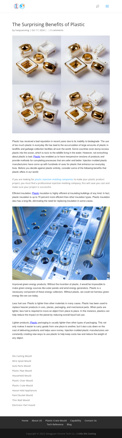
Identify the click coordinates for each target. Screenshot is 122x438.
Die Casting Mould (22, 356)
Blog (69, 424)
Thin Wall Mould (21, 400)
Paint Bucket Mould (22, 395)
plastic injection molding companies (54, 179)
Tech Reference (55, 424)
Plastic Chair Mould (22, 380)
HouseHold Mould (21, 375)
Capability (75, 420)
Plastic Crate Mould (22, 385)
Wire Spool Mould (21, 360)
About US (37, 420)
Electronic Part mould (23, 405)
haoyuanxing (22, 30)
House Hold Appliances (24, 390)
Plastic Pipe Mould (22, 370)
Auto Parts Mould (21, 365)
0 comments (56, 30)
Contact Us (91, 420)
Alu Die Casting (87, 433)
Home (25, 420)
